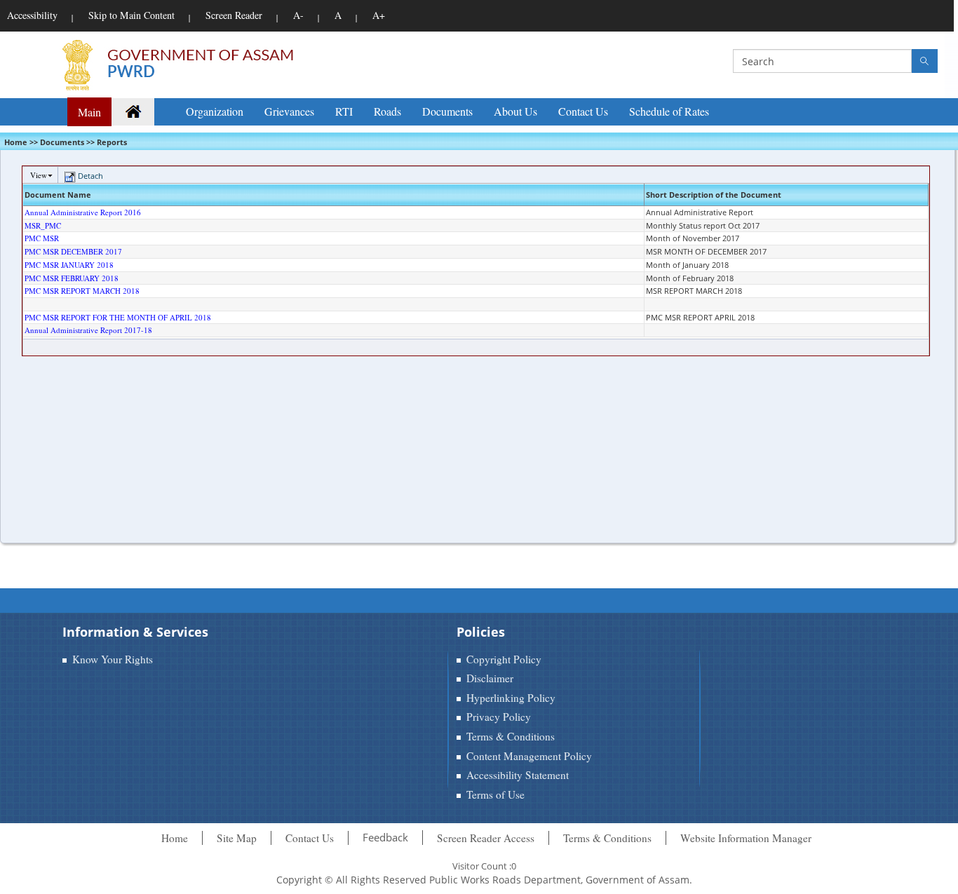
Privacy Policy (498, 717)
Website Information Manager (745, 838)
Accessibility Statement (517, 775)
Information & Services (135, 631)
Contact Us (583, 111)
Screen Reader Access (485, 838)
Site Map (237, 838)
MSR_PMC (43, 225)
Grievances (289, 111)
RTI (344, 111)
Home (174, 838)
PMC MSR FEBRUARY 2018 (72, 278)
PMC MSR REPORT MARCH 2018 (82, 290)
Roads (387, 111)
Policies (481, 631)
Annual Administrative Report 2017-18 (88, 330)
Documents (447, 111)
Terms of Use (495, 794)
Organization (214, 111)
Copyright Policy (503, 659)
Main (89, 111)
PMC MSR (42, 238)
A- (298, 15)
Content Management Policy (529, 756)
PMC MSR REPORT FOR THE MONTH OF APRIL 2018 (118, 317)
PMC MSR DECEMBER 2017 (73, 251)
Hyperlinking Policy (510, 698)
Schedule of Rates (669, 111)
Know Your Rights (112, 659)
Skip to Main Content (131, 15)
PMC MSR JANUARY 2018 (69, 264)
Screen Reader (233, 15)
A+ (378, 15)
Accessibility (32, 15)
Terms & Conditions (510, 736)
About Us (515, 111)
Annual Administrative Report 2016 (83, 212)
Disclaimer (489, 678)
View (38, 175)
